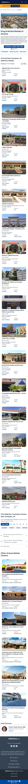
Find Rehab (4, 51)
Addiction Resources (8, 501)
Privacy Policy (14, 776)
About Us (14, 761)
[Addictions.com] (1, 9)
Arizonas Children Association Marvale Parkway (11, 449)
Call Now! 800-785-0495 (14, 47)
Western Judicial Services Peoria (12, 421)
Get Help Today (13, 781)
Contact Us (15, 758)
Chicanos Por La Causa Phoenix (12, 601)
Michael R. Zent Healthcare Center (13, 627)
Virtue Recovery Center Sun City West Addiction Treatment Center (13, 653)
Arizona (13, 9)
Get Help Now (6, 6)
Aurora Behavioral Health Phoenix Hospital (12, 575)
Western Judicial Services (10, 255)
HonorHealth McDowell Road (11, 175)
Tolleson (11, 527)
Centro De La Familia (8, 338)
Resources (23, 51)
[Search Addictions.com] (22, 2)
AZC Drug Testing (7, 94)
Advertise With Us (15, 767)
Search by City (14, 51)
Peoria (18, 527)
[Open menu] (25, 2)
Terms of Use (14, 773)
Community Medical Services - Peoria (14, 393)
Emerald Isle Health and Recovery (12, 365)
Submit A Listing (14, 764)
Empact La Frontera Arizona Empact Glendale (13, 708)
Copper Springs (7, 147)
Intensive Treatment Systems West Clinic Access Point (13, 311)
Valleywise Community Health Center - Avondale (13, 120)
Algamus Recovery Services (11, 68)
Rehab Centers (6, 9)
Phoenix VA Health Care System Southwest (12, 282)
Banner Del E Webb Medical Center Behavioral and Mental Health (13, 681)
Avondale (4, 527)
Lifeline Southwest (8, 204)
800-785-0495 (15, 6)
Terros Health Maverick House (11, 475)
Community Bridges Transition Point (13, 229)
